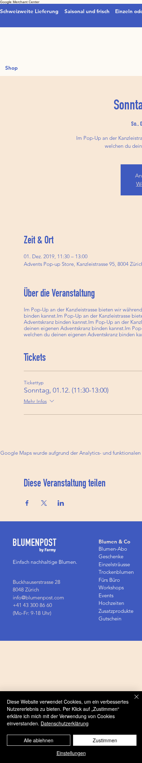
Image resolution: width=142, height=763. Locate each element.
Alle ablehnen (38, 740)
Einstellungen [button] (71, 753)
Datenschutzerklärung (65, 723)
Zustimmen (105, 740)
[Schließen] (132, 701)
